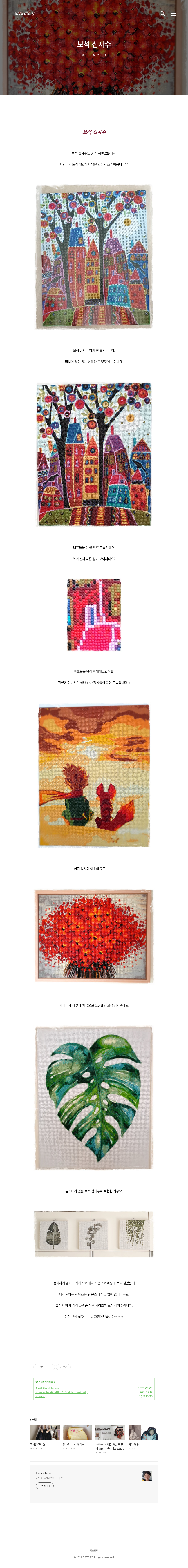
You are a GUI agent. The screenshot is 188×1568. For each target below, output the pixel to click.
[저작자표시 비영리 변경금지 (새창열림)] (76, 1367)
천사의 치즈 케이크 (44, 1388)
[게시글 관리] (50, 1367)
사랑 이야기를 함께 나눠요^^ (50, 1478)
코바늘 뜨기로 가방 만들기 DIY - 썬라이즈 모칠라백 (60, 1392)
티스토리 (94, 1550)
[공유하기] (46, 1367)
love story (25, 13)
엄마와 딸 (40, 1396)
